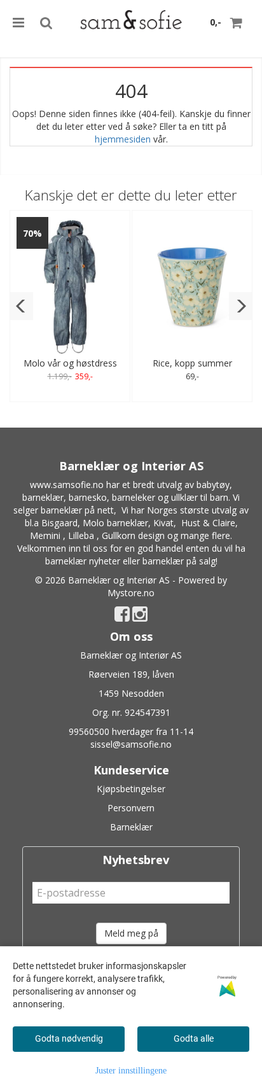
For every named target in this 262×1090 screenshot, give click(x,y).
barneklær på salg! (179, 561)
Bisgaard (59, 523)
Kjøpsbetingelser (131, 789)
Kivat (163, 523)
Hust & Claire (208, 523)
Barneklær (131, 827)
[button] (21, 306)
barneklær (43, 497)
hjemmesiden (123, 139)
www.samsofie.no (67, 485)
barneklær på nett (77, 510)
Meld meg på (131, 933)
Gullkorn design (133, 535)
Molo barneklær (115, 523)
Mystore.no (131, 593)
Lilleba (81, 535)
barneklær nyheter (82, 561)
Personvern (131, 808)
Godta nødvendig (69, 1038)
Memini (45, 535)
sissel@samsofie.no (131, 744)
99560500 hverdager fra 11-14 (131, 731)
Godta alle (194, 1038)
